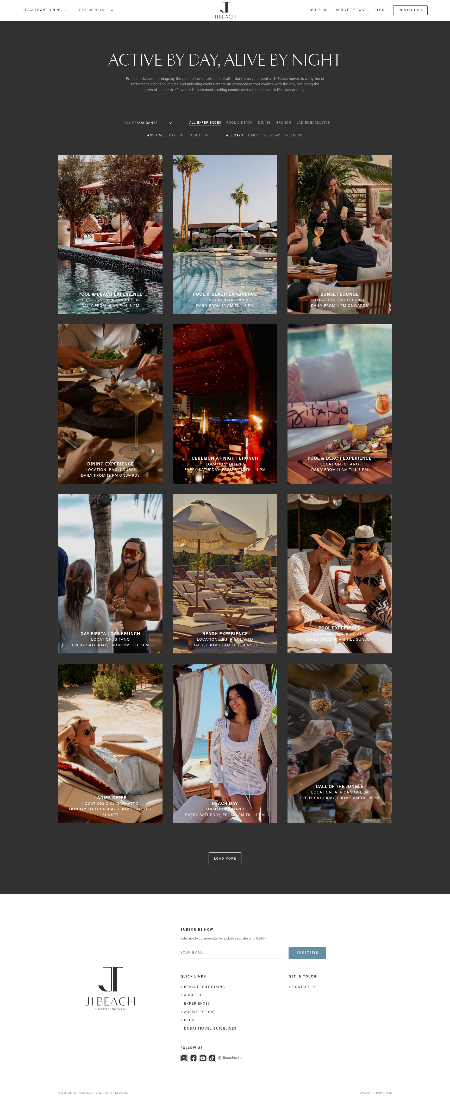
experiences (91, 10)
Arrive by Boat (351, 10)
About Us (318, 10)
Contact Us (410, 10)
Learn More (112, 269)
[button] (94, 10)
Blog (379, 10)
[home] (225, 10)
